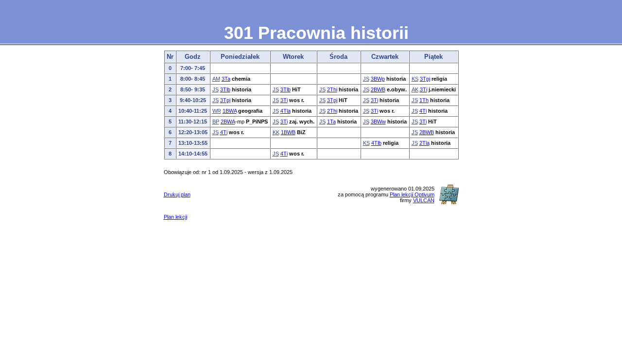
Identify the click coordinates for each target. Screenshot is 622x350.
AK (415, 89)
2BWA (228, 121)
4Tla (285, 111)
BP (215, 121)
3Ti (423, 89)
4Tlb (376, 143)
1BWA (230, 111)
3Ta (226, 79)
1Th (424, 100)
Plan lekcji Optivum (412, 194)
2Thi (332, 89)
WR (216, 111)
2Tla (424, 143)
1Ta (331, 121)
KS (415, 79)
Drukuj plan (177, 194)
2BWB (378, 89)
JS (366, 79)
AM (216, 79)
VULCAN (423, 200)
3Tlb (225, 89)
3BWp (378, 79)
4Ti (423, 111)
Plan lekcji (175, 217)
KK (276, 132)
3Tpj (425, 79)
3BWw (378, 121)
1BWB (288, 132)
